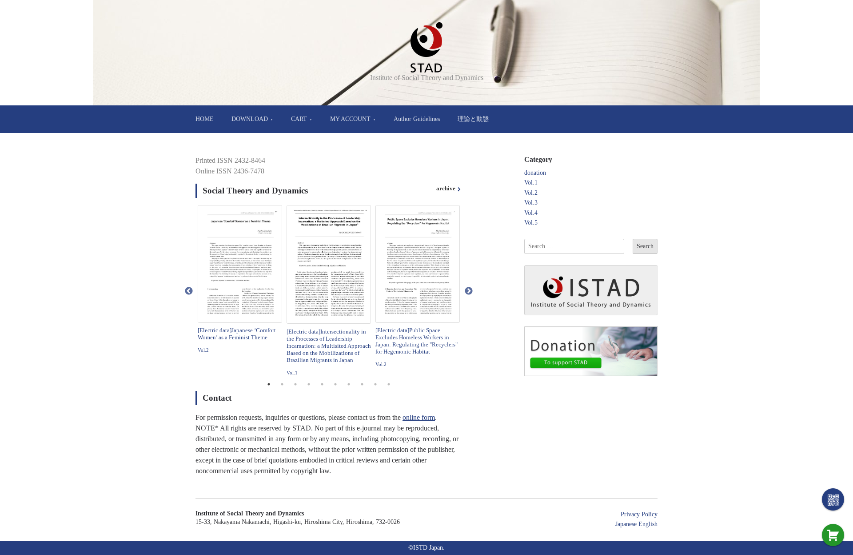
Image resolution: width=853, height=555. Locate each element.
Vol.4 (531, 212)
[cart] (833, 535)
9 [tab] (375, 384)
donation (535, 172)
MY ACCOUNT (350, 119)
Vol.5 (531, 222)
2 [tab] (282, 384)
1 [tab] (268, 384)
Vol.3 (531, 202)
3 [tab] (295, 384)
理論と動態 (473, 119)
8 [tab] (362, 384)
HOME (204, 119)
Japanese (626, 524)
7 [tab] (348, 384)
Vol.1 (292, 372)
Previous (188, 291)
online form (419, 417)
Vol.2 (203, 350)
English (648, 524)
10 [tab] (388, 384)
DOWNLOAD (249, 119)
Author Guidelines (417, 119)
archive (445, 188)
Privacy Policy (639, 514)
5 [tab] (322, 384)
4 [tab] (308, 384)
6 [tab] (335, 384)
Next (468, 291)
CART (299, 119)
